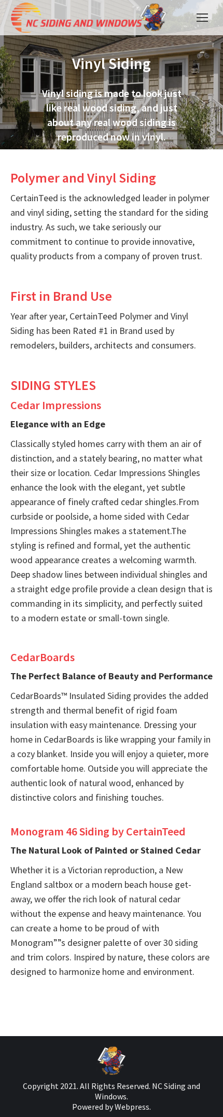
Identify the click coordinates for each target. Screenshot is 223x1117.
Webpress (132, 1106)
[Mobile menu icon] (202, 17)
